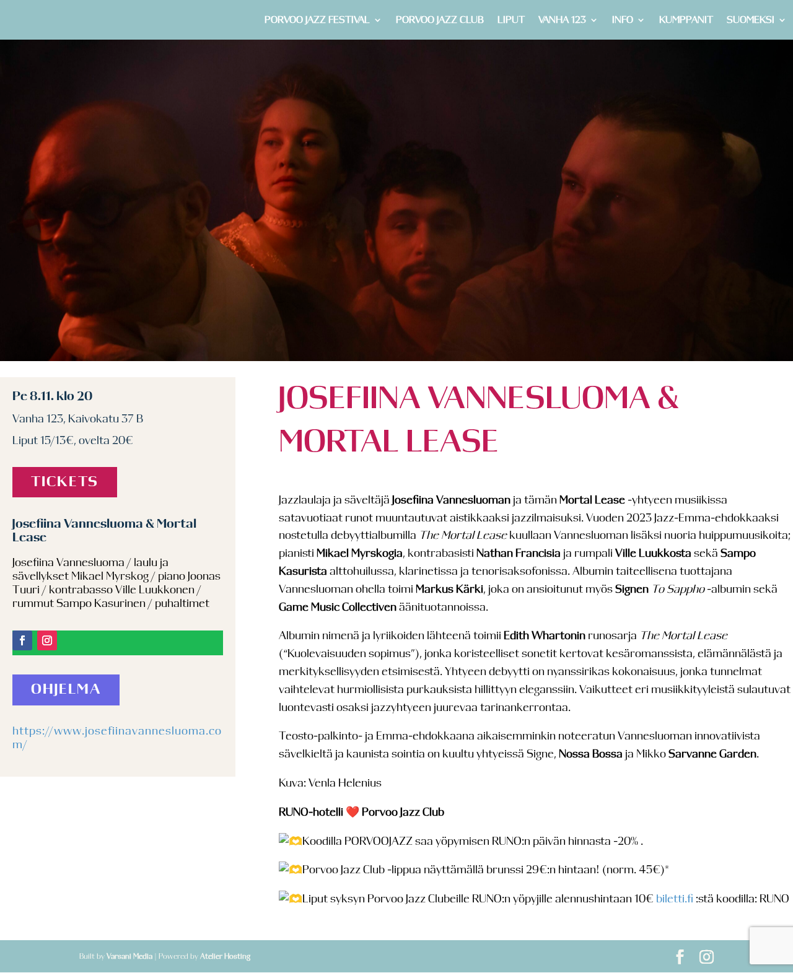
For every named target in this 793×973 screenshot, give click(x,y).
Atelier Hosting (225, 956)
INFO (622, 20)
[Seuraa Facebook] (22, 640)
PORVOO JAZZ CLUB (440, 20)
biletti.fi (674, 899)
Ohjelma (66, 690)
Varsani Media (129, 956)
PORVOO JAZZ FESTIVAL (317, 20)
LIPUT (511, 20)
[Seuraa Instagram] (47, 640)
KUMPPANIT (686, 20)
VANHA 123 (562, 20)
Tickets (65, 482)
